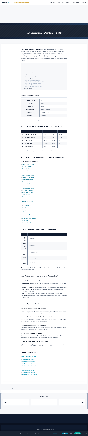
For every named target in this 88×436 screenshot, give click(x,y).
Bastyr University (26, 169)
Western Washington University (29, 218)
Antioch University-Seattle (28, 164)
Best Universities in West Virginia (29, 374)
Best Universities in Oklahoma (28, 361)
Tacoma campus (26, 205)
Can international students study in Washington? (34, 86)
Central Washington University (28, 171)
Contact (33, 418)
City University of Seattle (27, 173)
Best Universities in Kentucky (28, 359)
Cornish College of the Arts (28, 175)
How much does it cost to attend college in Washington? (35, 81)
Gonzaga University (26, 182)
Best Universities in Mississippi (29, 366)
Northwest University (26, 186)
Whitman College (26, 220)
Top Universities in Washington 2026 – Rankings (32, 70)
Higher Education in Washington (29, 72)
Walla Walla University (27, 207)
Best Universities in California (28, 370)
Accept (65, 433)
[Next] (82, 402)
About (27, 418)
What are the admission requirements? (32, 84)
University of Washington (27, 201)
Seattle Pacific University (27, 192)
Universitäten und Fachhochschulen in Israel (14, 401)
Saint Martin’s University (27, 190)
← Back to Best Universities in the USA (29, 356)
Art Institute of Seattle (27, 166)
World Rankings (59, 418)
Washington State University (28, 210)
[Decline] (86, 433)
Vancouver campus (27, 216)
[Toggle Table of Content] (64, 67)
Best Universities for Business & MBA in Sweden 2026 (43, 401)
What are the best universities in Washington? (33, 80)
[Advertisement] (44, 13)
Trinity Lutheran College (27, 197)
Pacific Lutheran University (28, 188)
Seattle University (26, 194)
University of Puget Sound (27, 199)
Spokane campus (27, 212)
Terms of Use (50, 418)
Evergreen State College (27, 179)
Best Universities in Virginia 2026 (80, 387)
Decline (71, 433)
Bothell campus (26, 203)
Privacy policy (77, 433)
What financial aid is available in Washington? (33, 83)
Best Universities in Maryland (28, 368)
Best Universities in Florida (28, 364)
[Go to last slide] (5, 402)
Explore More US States (28, 88)
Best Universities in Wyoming (28, 372)
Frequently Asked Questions (29, 78)
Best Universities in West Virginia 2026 (8, 387)
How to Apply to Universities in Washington (31, 76)
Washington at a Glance (28, 69)
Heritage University (26, 184)
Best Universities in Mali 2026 (67, 401)
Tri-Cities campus (27, 214)
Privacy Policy (41, 418)
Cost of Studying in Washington (29, 74)
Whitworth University (26, 223)
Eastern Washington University (28, 177)
